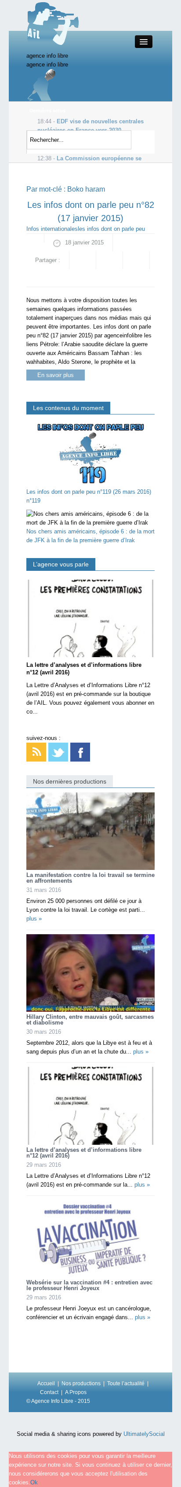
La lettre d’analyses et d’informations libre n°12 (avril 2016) (83, 1153)
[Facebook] (80, 751)
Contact (49, 1392)
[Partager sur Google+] (109, 260)
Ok (34, 1482)
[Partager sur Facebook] (82, 260)
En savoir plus (55, 375)
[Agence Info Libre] (52, 23)
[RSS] (36, 751)
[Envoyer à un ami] (39, 277)
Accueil (46, 1383)
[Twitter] (58, 751)
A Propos (76, 1392)
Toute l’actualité (126, 1383)
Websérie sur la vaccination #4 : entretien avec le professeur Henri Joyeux (89, 1285)
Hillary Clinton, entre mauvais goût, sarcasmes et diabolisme (90, 1020)
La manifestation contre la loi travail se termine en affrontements (90, 878)
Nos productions (81, 1383)
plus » (34, 918)
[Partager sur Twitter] (136, 260)
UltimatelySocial (144, 1434)
